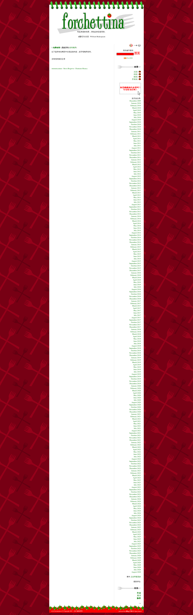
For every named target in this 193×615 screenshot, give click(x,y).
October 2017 (136, 322)
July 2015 (137, 258)
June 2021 (137, 426)
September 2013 (135, 207)
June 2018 (137, 341)
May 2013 (137, 197)
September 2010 (135, 122)
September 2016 (135, 291)
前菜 (135, 77)
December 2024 (135, 525)
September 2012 (135, 178)
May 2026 (137, 565)
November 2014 (135, 240)
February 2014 (136, 218)
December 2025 (135, 553)
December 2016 (135, 298)
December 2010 (135, 129)
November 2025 (135, 551)
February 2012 (136, 162)
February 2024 (136, 501)
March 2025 (136, 532)
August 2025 (136, 543)
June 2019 (137, 369)
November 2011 (135, 155)
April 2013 (137, 195)
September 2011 (135, 150)
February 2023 (136, 473)
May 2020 (137, 395)
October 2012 (136, 181)
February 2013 (136, 190)
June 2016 (137, 284)
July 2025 (137, 541)
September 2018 (135, 348)
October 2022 (136, 463)
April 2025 (137, 534)
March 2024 (136, 503)
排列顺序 (72, 47)
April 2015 (137, 251)
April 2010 (137, 110)
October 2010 (136, 124)
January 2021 (136, 414)
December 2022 (135, 468)
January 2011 (136, 131)
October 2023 (136, 492)
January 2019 (136, 357)
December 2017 (135, 327)
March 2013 (136, 192)
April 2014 (137, 223)
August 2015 (136, 261)
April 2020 (137, 393)
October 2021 (136, 435)
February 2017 (136, 303)
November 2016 (135, 296)
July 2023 (137, 485)
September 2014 (135, 235)
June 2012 (137, 171)
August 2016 (136, 289)
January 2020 (136, 386)
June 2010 (137, 115)
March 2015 (136, 249)
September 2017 (135, 320)
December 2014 (135, 242)
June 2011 (137, 143)
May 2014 (137, 225)
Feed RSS (130, 58)
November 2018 (135, 353)
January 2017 (136, 301)
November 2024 (135, 522)
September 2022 (135, 461)
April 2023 (137, 478)
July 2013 (137, 202)
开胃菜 (134, 79)
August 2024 (136, 515)
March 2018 (136, 334)
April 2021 (137, 421)
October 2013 (136, 209)
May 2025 (137, 536)
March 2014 (136, 221)
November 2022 (135, 466)
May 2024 (137, 508)
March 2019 (136, 362)
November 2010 (135, 127)
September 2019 (135, 376)
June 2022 (137, 454)
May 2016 (137, 282)
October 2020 (136, 407)
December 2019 (135, 383)
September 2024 (135, 518)
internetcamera (57, 68)
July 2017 (137, 315)
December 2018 (135, 355)
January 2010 (136, 103)
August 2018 (136, 346)
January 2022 (136, 442)
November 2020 (135, 409)
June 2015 (137, 256)
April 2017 (137, 308)
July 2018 (137, 343)
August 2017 (136, 317)
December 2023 (135, 496)
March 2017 (136, 306)
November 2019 (135, 381)
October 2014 (136, 237)
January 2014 (136, 216)
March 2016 (136, 277)
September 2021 (135, 433)
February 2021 (136, 416)
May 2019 (137, 367)
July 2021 (137, 428)
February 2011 (136, 134)
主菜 (135, 72)
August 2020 (136, 402)
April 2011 (137, 138)
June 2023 (137, 482)
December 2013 (135, 214)
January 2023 (136, 470)
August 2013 (136, 204)
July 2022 (137, 456)
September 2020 (135, 404)
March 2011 (136, 136)
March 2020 (136, 390)
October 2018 (136, 350)
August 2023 (136, 487)
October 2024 (136, 520)
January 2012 (136, 159)
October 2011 (136, 152)
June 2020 (137, 397)
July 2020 (137, 400)
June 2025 (137, 539)
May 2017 (137, 310)
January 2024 (136, 499)
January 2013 (136, 188)
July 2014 (137, 230)
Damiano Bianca (81, 68)
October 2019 (136, 379)
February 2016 (136, 275)
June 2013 (137, 200)
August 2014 (136, 233)
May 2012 (137, 169)
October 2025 (136, 548)
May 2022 (137, 452)
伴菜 (135, 74)
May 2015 (137, 254)
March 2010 (136, 108)
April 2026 (137, 562)
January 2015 (136, 244)
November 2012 (135, 183)
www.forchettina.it (56, 611)
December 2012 (135, 185)
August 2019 (136, 374)
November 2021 (135, 437)
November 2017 (135, 324)
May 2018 (137, 339)
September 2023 (135, 489)
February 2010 (136, 105)
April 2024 (137, 506)
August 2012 (136, 176)
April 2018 (137, 336)
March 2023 (136, 475)
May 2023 (137, 480)
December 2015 (135, 270)
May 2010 (137, 112)
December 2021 (135, 440)
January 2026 (136, 555)
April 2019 (137, 364)
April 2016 (137, 280)
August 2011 (136, 148)
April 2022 (137, 449)
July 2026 (137, 569)
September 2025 (135, 546)
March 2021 (136, 419)
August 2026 (136, 572)
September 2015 (135, 263)
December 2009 (135, 101)
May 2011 (137, 141)
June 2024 (137, 511)
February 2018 (136, 331)
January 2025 (136, 527)
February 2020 (136, 388)
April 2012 (137, 167)
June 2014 (137, 228)
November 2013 (135, 211)
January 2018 (136, 329)
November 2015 (135, 268)
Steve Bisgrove (69, 68)
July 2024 (137, 513)
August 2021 (136, 430)
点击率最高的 (136, 576)
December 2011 (135, 157)
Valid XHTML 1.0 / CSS (128, 608)
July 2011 (137, 145)
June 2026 (137, 567)
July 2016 (137, 287)
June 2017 (137, 313)
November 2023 (135, 494)
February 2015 (136, 247)
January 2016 (136, 273)
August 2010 (136, 119)
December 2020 (135, 412)
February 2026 (136, 558)
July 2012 (137, 174)
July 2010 (137, 117)
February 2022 (136, 445)
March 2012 (136, 164)
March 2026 (136, 560)
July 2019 (137, 372)
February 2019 (136, 360)
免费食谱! (56, 47)
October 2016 (136, 294)
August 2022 (136, 459)
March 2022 (136, 447)
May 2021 (137, 423)
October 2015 (136, 266)
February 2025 (136, 529)
